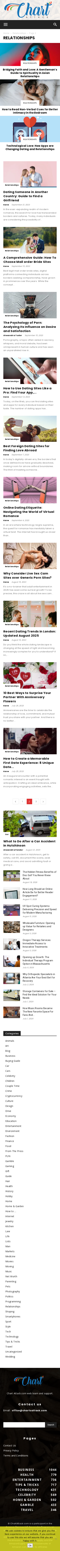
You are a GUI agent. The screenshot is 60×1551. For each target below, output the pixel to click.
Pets (7, 1286)
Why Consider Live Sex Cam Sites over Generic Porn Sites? (27, 575)
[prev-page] (15, 801)
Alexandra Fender (13, 850)
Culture (9, 1101)
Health (9, 1186)
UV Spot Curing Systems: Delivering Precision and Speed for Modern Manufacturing (40, 909)
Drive (8, 1111)
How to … (10, 1211)
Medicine (10, 1256)
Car (7, 834)
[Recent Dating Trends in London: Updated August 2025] (30, 614)
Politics (9, 1296)
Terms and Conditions (15, 1455)
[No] (56, 1538)
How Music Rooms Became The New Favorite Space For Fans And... (38, 1011)
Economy (10, 1116)
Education (10, 1121)
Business (10, 1055)
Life (7, 1236)
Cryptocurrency (13, 1095)
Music (8, 1271)
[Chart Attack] (30, 10)
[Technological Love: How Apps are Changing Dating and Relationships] (30, 134)
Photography (12, 1291)
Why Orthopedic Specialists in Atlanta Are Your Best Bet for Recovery (39, 977)
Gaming (9, 1166)
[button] (5, 24)
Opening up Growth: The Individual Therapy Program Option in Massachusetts (38, 960)
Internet (9, 1216)
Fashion (9, 1136)
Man (7, 1246)
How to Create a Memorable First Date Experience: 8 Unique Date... (28, 762)
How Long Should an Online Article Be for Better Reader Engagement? (38, 892)
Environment (12, 1131)
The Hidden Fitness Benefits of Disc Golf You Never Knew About (40, 875)
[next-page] (43, 801)
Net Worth (11, 1276)
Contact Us (9, 1445)
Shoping (9, 1311)
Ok (30, 1545)
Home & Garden (14, 1206)
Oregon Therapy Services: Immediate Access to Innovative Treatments (37, 943)
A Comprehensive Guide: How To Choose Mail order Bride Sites (29, 259)
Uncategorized (13, 1351)
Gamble (9, 1161)
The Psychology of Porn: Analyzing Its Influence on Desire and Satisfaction (29, 326)
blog (7, 1050)
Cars (7, 1070)
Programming (13, 1301)
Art (7, 1045)
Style (8, 1326)
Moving (9, 1266)
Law (7, 1231)
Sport (8, 1321)
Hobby (9, 1196)
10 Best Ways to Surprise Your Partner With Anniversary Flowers (27, 697)
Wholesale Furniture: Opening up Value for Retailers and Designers (39, 926)
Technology (11, 1336)
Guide (8, 1176)
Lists (8, 1241)
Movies (9, 1261)
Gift (7, 1171)
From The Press (14, 1151)
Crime (8, 1090)
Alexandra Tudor (12, 335)
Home (6, 33)
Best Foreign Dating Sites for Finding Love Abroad (26, 448)
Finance (9, 1141)
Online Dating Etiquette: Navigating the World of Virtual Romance (28, 511)
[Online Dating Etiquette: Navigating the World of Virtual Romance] (30, 490)
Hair (7, 1181)
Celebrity (10, 1075)
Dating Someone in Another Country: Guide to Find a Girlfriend (25, 196)
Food (8, 1146)
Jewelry (9, 1221)
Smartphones (12, 1316)
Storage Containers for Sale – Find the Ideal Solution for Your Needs (39, 994)
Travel (8, 1346)
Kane (6, 204)
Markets (9, 1251)
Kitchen (9, 1226)
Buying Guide (12, 1060)
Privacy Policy (11, 1450)
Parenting (10, 1281)
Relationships (19, 33)
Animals (9, 1040)
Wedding (10, 1356)
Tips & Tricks (12, 1341)
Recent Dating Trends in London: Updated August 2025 (29, 633)
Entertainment (13, 1126)
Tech (8, 1331)
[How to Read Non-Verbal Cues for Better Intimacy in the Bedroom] (30, 97)
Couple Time (12, 1085)
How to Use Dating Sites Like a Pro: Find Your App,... (27, 390)
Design (9, 1106)
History (9, 1191)
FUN (7, 1156)
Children (9, 1080)
